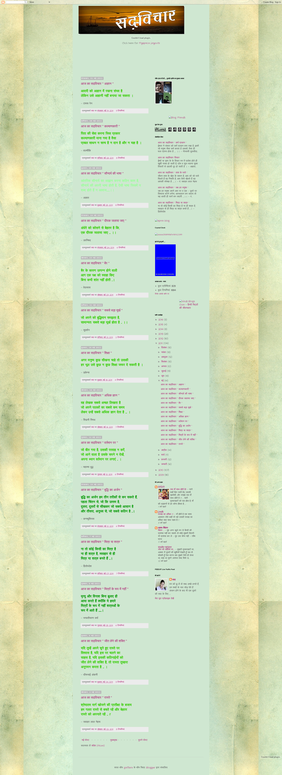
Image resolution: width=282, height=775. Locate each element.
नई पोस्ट (85, 740)
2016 (161, 319)
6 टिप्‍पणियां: (121, 247)
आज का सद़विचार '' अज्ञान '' (97, 83)
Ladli (160, 511)
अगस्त (164, 366)
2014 (161, 329)
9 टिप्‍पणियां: (120, 110)
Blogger (150, 767)
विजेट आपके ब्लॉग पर (162, 294)
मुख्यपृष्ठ (113, 740)
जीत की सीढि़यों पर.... (166, 549)
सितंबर (164, 361)
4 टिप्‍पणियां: (121, 294)
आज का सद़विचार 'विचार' (169, 157)
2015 (161, 324)
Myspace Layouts (149, 43)
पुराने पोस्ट (142, 740)
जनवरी (164, 464)
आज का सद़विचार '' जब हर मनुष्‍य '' (173, 187)
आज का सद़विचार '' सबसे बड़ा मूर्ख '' (101, 310)
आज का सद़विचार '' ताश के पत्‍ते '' (172, 172)
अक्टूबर (164, 357)
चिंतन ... (161, 530)
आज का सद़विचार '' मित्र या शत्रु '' (101, 542)
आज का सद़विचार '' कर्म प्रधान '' (172, 142)
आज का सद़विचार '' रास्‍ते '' (96, 697)
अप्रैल (164, 450)
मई (162, 380)
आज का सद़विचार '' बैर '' (95, 263)
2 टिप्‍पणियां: (120, 337)
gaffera (128, 767)
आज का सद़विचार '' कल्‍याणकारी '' (100, 126)
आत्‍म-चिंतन (163, 528)
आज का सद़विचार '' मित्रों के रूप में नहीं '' (104, 589)
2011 (160, 343)
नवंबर (164, 352)
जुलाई (164, 371)
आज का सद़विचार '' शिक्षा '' (96, 353)
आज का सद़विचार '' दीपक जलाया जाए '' (103, 221)
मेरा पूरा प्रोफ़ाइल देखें (164, 598)
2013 (161, 334)
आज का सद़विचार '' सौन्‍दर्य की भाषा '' (102, 173)
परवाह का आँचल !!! (166, 514)
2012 (161, 338)
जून (163, 376)
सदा (174, 579)
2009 (161, 475)
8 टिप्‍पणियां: (121, 158)
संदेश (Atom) (98, 745)
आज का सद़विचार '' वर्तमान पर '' (99, 442)
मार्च (163, 455)
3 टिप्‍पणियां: (120, 682)
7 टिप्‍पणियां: (120, 427)
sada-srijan (165, 547)
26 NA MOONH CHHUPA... (165, 274)
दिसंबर (164, 347)
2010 (161, 470)
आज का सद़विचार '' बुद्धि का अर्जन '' (101, 490)
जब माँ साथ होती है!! (178, 489)
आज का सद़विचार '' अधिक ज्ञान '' (100, 395)
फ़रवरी (164, 459)
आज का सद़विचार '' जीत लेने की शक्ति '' (104, 641)
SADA (161, 487)
